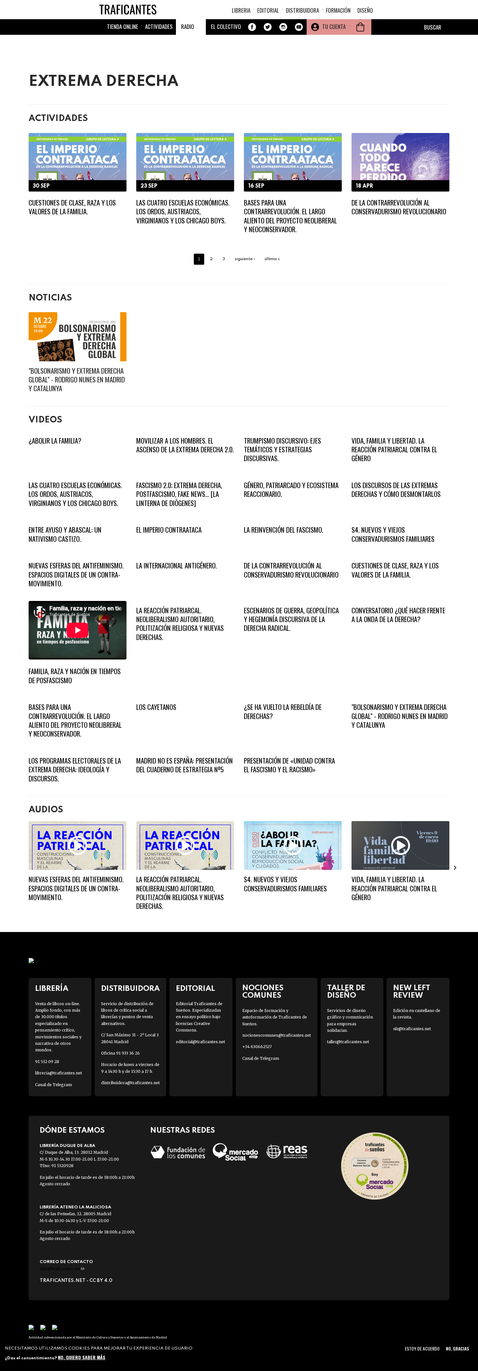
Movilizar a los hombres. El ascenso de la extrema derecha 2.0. (185, 444)
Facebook (252, 27)
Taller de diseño (346, 991)
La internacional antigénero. (176, 565)
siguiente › (245, 259)
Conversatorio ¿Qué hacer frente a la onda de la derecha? (398, 614)
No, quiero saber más (81, 1357)
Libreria (241, 10)
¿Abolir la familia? (55, 440)
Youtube (299, 27)
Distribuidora (302, 10)
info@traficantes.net (62, 1268)
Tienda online (122, 26)
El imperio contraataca (169, 530)
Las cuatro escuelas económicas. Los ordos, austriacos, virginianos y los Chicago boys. (183, 211)
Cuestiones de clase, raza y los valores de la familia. (72, 206)
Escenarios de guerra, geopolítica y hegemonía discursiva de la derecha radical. (291, 619)
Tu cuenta (334, 26)
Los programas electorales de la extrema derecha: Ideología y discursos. (75, 769)
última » (272, 259)
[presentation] (23, 867)
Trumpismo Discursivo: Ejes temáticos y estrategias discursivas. (282, 449)
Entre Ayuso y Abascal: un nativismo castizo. (65, 534)
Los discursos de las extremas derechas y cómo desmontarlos (396, 489)
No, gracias (457, 1348)
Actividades (159, 26)
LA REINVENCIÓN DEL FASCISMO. (283, 530)
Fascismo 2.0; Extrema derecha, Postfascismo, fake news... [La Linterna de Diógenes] (179, 494)
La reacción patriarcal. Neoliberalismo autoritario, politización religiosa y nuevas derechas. (180, 623)
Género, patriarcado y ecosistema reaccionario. (291, 489)
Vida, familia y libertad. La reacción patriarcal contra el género (394, 449)
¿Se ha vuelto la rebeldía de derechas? (283, 711)
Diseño (365, 10)
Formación (338, 10)
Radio (187, 26)
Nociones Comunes (263, 991)
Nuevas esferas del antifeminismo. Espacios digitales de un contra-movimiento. (76, 574)
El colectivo (226, 26)
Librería (51, 988)
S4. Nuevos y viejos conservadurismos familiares (393, 534)
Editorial (268, 10)
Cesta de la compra (360, 27)
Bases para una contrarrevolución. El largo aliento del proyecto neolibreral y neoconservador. (290, 215)
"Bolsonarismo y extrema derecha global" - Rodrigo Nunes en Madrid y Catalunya (77, 379)
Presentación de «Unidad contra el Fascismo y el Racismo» (289, 764)
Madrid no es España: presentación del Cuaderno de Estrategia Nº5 (184, 764)
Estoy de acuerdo (422, 1348)
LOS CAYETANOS (156, 707)
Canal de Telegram (53, 1084)
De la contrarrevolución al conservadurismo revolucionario (399, 206)
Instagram (283, 27)
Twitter (267, 27)
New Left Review (411, 991)
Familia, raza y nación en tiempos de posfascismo (75, 675)
